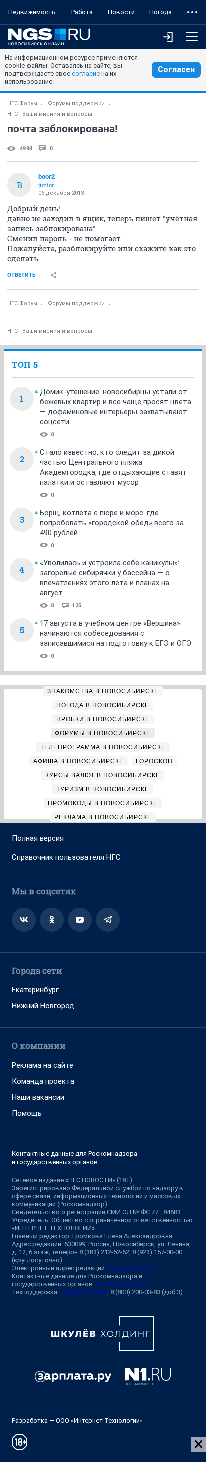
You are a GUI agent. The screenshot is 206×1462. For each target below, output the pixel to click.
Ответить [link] (22, 275)
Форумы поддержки (76, 103)
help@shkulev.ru (84, 1292)
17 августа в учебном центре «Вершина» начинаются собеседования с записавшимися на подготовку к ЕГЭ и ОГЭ (116, 633)
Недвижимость (32, 12)
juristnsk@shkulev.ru (125, 1284)
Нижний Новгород (43, 1005)
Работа (82, 12)
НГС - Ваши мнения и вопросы (50, 114)
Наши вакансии (38, 1097)
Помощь (27, 1113)
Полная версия (38, 838)
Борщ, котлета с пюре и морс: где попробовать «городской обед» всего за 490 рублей (112, 522)
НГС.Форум (23, 103)
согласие (86, 73)
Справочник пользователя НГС (66, 857)
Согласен (176, 69)
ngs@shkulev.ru (131, 1268)
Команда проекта (43, 1081)
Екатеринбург (35, 989)
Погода (161, 12)
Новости (121, 12)
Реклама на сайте (43, 1065)
